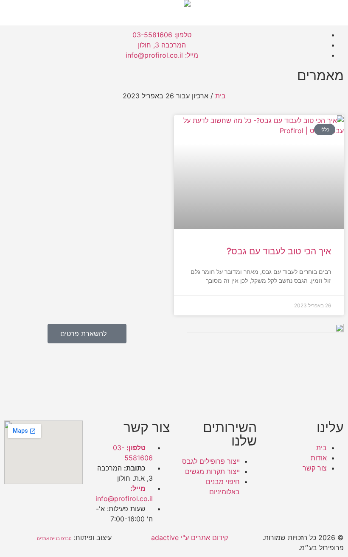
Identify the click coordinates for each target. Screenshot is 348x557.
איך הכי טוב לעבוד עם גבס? (279, 251)
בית (220, 96)
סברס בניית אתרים (54, 538)
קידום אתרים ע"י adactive (189, 537)
